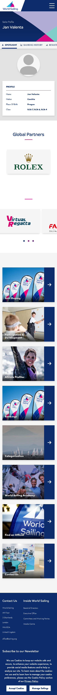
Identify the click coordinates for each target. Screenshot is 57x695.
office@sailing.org (9, 638)
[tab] (24, 241)
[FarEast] (28, 221)
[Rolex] (28, 162)
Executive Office (29, 613)
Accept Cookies (16, 688)
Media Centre (29, 624)
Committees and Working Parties (36, 618)
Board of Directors (30, 608)
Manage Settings (40, 688)
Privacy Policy (31, 681)
